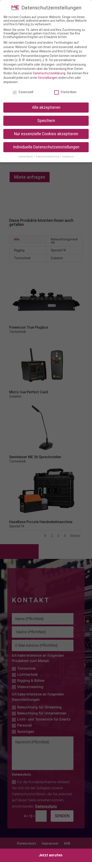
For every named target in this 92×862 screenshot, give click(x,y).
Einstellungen (48, 77)
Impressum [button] (68, 156)
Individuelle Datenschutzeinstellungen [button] (46, 147)
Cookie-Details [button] (26, 156)
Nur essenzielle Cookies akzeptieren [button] (46, 134)
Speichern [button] (46, 120)
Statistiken (69, 92)
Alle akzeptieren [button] (46, 107)
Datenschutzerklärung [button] (48, 156)
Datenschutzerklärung (49, 73)
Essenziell (26, 92)
